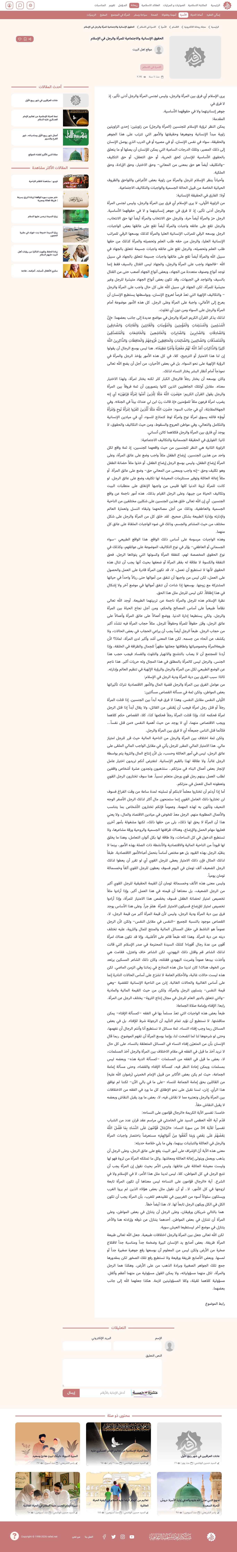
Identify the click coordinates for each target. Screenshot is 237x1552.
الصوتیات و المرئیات (174, 5)
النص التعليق (154, 1356)
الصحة (154, 15)
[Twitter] (113, 1536)
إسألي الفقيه (213, 15)
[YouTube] (132, 1536)
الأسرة (183, 15)
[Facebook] (104, 1536)
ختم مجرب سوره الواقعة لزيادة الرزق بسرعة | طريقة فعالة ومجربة (37, 199)
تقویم (112, 5)
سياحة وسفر (140, 15)
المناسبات (100, 5)
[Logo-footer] (170, 1537)
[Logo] (211, 1536)
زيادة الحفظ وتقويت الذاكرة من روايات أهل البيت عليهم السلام (38, 253)
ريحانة (134, 5)
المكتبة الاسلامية (197, 5)
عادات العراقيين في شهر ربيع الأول (41, 100)
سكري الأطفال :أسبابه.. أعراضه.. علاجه (39, 270)
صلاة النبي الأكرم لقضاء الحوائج (43, 154)
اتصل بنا (89, 1537)
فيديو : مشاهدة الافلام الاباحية (43, 181)
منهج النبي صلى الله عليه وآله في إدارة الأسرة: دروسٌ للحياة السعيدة (189, 1503)
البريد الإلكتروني (101, 1338)
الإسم (158, 1338)
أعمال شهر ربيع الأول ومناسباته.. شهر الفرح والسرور (40, 137)
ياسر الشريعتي (67, 1463)
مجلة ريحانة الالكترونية (195, 27)
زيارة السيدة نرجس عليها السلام (43, 216)
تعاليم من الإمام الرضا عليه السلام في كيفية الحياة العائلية (121, 1503)
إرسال (71, 1392)
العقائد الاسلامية (150, 5)
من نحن (76, 1537)
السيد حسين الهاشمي (205, 1463)
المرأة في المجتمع (120, 15)
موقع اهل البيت (142, 49)
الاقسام (175, 27)
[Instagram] (122, 1536)
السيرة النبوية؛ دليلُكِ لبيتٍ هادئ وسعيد (55, 1456)
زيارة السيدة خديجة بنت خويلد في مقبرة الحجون (39, 234)
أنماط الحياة (197, 15)
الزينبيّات (91, 15)
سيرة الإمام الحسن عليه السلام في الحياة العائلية (50, 1506)
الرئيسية (215, 5)
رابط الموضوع (215, 1304)
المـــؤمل (122, 5)
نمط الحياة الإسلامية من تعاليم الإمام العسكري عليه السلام (40, 118)
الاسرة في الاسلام (148, 27)
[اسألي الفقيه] (14, 1535)
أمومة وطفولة (169, 15)
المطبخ (103, 15)
